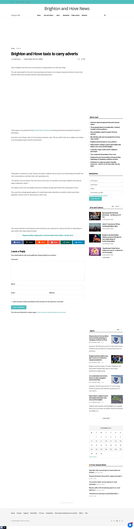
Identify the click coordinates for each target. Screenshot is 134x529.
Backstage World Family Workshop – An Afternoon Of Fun (111, 215)
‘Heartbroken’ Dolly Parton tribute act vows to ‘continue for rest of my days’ (112, 250)
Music (117, 206)
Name (13, 284)
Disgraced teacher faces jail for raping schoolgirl (105, 476)
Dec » (95, 457)
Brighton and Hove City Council (41, 130)
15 (96, 445)
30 (101, 453)
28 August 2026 (108, 219)
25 (111, 449)
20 (120, 445)
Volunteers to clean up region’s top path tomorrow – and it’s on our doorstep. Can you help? (105, 164)
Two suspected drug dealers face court (103, 154)
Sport (58, 15)
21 (91, 449)
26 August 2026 (108, 255)
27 (120, 449)
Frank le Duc (17, 59)
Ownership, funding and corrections (66, 513)
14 (91, 445)
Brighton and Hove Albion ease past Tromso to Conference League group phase (98, 358)
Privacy (41, 513)
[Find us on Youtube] (115, 15)
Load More (106, 257)
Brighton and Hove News (67, 8)
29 (96, 453)
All (113, 206)
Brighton (18, 48)
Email (13, 293)
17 (106, 445)
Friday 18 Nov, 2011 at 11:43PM (33, 59)
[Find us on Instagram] (122, 15)
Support (22, 2)
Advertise (84, 15)
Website (52, 293)
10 (106, 441)
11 (111, 441)
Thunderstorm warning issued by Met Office (103, 493)
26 (115, 449)
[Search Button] (105, 15)
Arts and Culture (48, 15)
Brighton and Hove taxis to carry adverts (103, 142)
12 (115, 441)
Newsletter (28, 2)
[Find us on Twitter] (112, 15)
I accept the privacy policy (99, 195)
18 (111, 445)
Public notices (76, 15)
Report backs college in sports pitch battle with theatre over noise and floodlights (98, 398)
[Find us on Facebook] (108, 15)
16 (101, 445)
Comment (15, 259)
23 (101, 449)
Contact (17, 2)
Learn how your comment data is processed (51, 312)
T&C (86, 513)
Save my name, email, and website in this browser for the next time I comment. (38, 301)
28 (91, 453)
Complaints (49, 513)
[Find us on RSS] (119, 15)
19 (115, 445)
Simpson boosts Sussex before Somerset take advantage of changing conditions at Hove (99, 338)
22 (96, 449)
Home (13, 48)
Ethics (81, 513)
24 (106, 449)
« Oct (90, 457)
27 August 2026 (108, 228)
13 (120, 441)
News (39, 15)
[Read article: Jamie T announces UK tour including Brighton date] (95, 227)
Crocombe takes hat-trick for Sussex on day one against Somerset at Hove (98, 378)
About (12, 2)
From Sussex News (98, 465)
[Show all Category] (121, 206)
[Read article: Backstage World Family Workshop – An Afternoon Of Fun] (95, 216)
